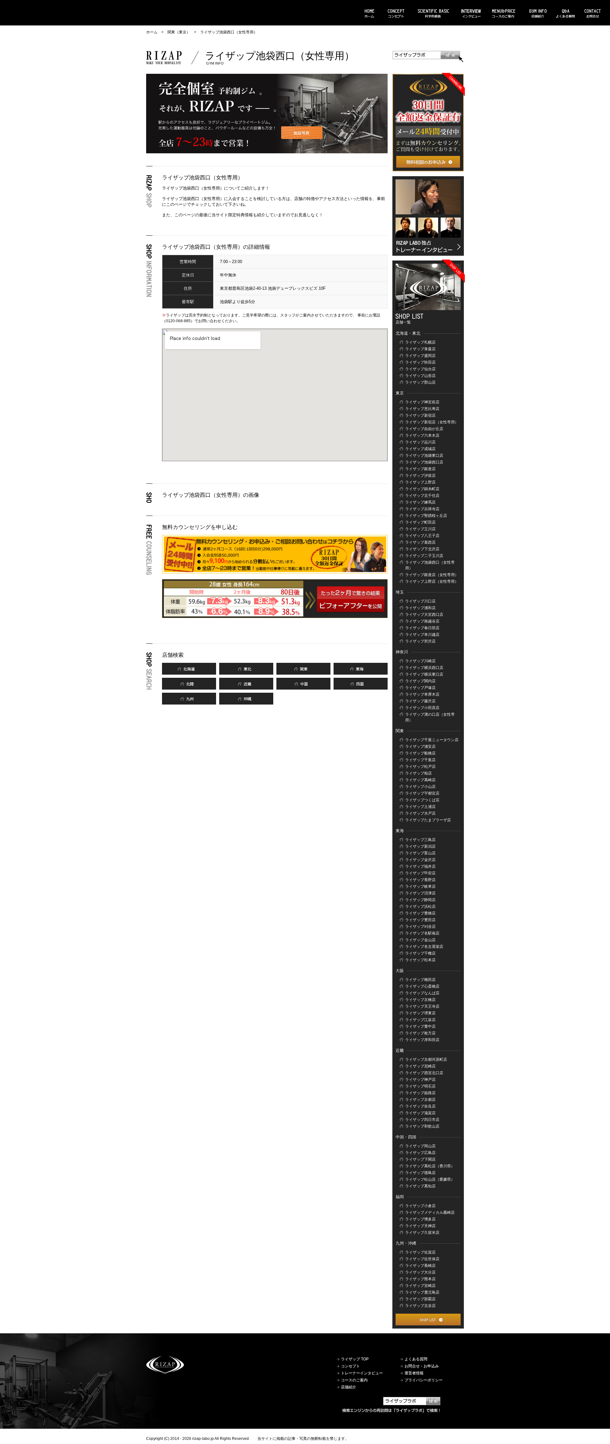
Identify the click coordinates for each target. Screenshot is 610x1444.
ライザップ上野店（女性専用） (431, 581)
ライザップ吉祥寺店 (422, 509)
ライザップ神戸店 (420, 1079)
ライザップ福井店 (420, 866)
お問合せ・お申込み (421, 1366)
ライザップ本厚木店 (422, 694)
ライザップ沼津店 (420, 893)
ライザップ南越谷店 (422, 621)
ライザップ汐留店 (420, 475)
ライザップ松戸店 (420, 766)
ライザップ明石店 (420, 1086)
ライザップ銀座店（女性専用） (431, 575)
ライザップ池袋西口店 (424, 462)
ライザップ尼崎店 (420, 1066)
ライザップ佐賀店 (420, 1252)
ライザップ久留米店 (422, 1232)
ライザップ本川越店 (422, 634)
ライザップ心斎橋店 (422, 986)
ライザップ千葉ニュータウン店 (431, 740)
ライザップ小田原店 (422, 707)
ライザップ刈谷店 (420, 926)
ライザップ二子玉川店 (424, 555)
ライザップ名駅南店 (422, 933)
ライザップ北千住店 (422, 495)
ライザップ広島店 (420, 1152)
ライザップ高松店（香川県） (430, 1166)
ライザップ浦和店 (420, 608)
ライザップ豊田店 (420, 920)
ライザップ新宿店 (420, 415)
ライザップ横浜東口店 (424, 674)
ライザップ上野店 (420, 482)
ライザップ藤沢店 (420, 701)
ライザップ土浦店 (420, 806)
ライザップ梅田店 (420, 979)
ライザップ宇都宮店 (422, 793)
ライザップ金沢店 (420, 859)
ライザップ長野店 (420, 880)
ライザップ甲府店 (420, 873)
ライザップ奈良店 (420, 1106)
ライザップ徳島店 (420, 1172)
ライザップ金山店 (420, 940)
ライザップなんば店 (422, 993)
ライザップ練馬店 (420, 502)
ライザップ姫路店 (420, 1093)
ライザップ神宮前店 (422, 402)
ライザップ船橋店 (420, 753)
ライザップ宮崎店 (420, 1285)
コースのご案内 (354, 1380)
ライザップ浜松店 (420, 906)
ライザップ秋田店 (420, 362)
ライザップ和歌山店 (422, 1126)
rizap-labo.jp (203, 1438)
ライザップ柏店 (418, 773)
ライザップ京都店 (420, 1099)
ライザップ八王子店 (422, 535)
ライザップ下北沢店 (422, 549)
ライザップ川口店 (420, 601)
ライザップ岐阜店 (420, 886)
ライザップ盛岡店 (420, 355)
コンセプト (350, 1366)
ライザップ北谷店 (420, 1305)
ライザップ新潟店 (420, 846)
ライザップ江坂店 (420, 1019)
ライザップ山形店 (420, 375)
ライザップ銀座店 (420, 469)
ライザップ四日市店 (422, 1119)
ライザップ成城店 (420, 449)
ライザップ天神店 (420, 1226)
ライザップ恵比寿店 (422, 408)
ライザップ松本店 (420, 960)
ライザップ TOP (355, 1359)
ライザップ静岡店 (420, 900)
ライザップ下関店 (420, 1159)
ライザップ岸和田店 (422, 1040)
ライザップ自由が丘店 (424, 429)
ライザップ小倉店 (420, 1206)
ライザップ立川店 (420, 529)
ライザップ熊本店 (420, 1279)
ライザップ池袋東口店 (424, 455)
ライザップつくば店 (422, 800)
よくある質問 (415, 1359)
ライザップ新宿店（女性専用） (431, 422)
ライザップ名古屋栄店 (424, 946)
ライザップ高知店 (420, 1186)
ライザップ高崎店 (420, 780)
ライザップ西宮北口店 (424, 1073)
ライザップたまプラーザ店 (428, 820)
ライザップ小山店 (420, 786)
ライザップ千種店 (420, 953)
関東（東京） (178, 32)
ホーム (152, 32)
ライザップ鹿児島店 (422, 1292)
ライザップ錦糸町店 (422, 489)
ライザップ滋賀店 (420, 1113)
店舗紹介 (348, 1387)
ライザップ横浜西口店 (424, 667)
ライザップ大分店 (420, 1272)
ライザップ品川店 (420, 442)
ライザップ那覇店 (420, 1299)
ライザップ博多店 (420, 1219)
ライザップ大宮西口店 (424, 614)
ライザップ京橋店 (420, 999)
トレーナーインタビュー (362, 1373)
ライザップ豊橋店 (420, 913)
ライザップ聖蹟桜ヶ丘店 (426, 515)
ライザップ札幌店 (420, 342)
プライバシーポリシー (423, 1380)
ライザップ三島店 (420, 839)
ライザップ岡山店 (420, 1146)
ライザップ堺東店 (420, 1013)
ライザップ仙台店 (420, 369)
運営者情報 (414, 1373)
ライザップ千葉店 (420, 760)
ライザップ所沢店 (420, 641)
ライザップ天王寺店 (422, 1006)
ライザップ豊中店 (420, 1026)
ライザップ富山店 (420, 853)
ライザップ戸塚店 (420, 687)
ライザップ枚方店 (420, 1033)
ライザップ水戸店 (420, 813)
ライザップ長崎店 (420, 1265)
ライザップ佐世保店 (422, 1259)
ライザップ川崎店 (420, 661)
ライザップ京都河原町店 (426, 1059)
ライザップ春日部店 (422, 628)
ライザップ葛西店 (420, 542)
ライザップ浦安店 (420, 746)
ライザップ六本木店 (422, 435)
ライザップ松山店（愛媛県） (430, 1179)
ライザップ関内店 (420, 681)
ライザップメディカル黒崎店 (430, 1212)
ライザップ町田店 (420, 522)
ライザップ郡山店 (420, 382)
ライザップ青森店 (420, 349)
